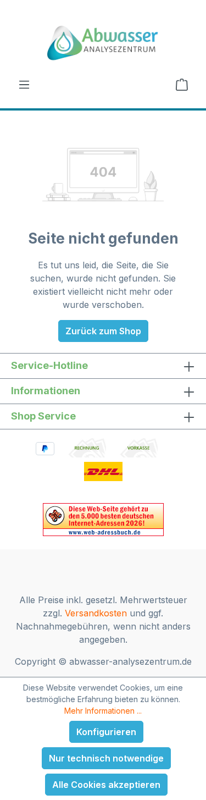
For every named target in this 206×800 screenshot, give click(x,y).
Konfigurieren (106, 731)
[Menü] (24, 84)
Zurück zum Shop (103, 330)
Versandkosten (96, 613)
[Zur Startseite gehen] (103, 42)
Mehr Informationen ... (103, 710)
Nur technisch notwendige (106, 758)
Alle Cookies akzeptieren (106, 784)
